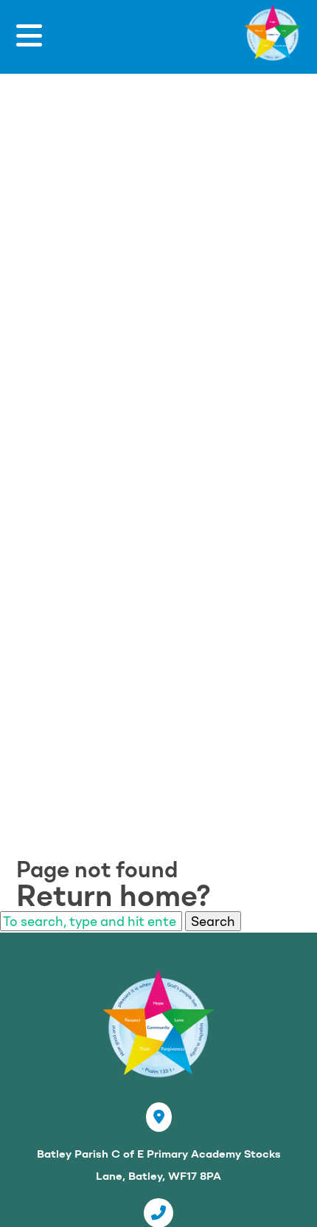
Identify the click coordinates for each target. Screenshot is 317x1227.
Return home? (113, 895)
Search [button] (213, 921)
